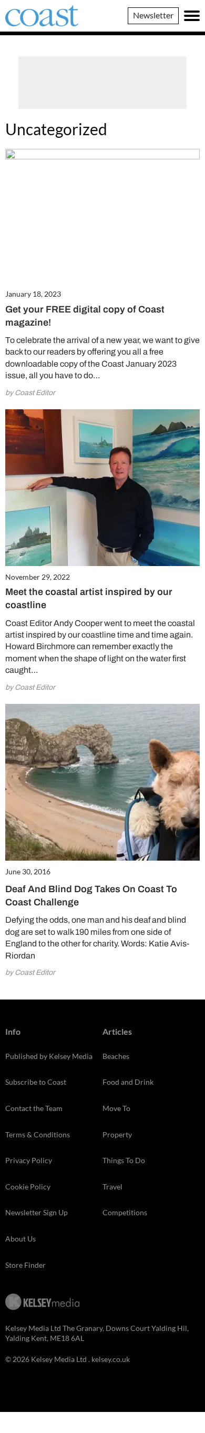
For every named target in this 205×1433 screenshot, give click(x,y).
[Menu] (192, 16)
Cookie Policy (27, 1186)
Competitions (124, 1212)
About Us (20, 1238)
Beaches (115, 1056)
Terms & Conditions (37, 1134)
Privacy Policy (28, 1160)
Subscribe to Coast (35, 1081)
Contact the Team (34, 1108)
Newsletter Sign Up (36, 1212)
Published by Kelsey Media (49, 1056)
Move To (116, 1108)
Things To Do (123, 1160)
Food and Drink (127, 1081)
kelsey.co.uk (110, 1359)
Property (117, 1134)
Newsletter (153, 15)
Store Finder (25, 1264)
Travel (112, 1186)
